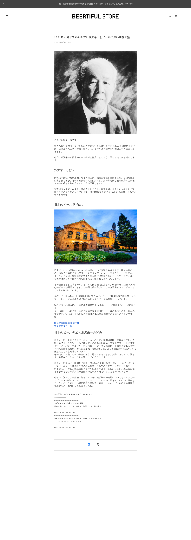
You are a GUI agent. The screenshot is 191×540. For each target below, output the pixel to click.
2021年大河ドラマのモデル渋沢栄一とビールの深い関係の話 (92, 37)
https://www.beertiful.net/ (65, 428)
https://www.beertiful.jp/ (64, 412)
